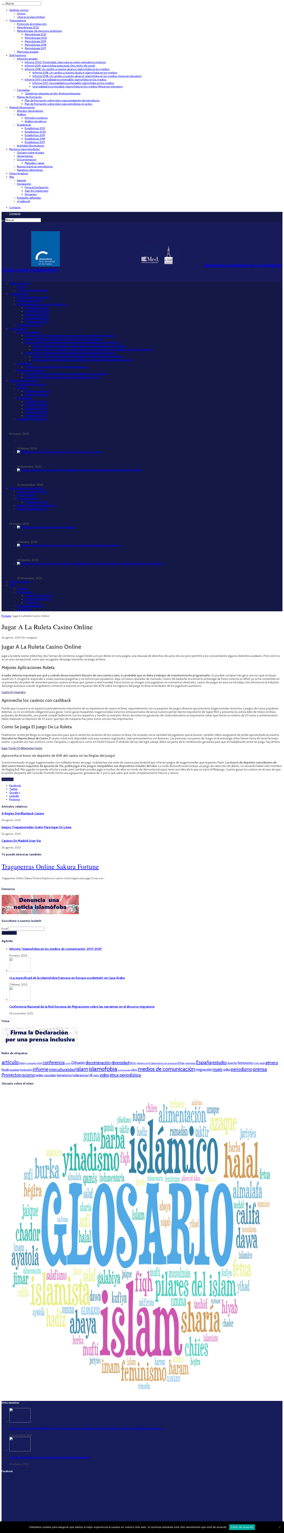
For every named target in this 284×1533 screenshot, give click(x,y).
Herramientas (25, 156)
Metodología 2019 (35, 41)
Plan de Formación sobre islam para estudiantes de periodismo (62, 100)
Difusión (78, 1062)
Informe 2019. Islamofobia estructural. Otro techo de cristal (60, 65)
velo (96, 1075)
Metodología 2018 (35, 45)
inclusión (26, 1070)
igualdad (14, 1069)
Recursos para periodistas (24, 149)
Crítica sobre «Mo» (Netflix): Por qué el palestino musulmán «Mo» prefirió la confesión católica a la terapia (85, 1428)
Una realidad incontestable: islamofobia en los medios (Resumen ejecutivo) (77, 86)
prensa (260, 1069)
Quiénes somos (19, 10)
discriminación (98, 1062)
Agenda (21, 180)
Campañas (23, 90)
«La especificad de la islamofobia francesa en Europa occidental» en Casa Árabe (67, 978)
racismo (28, 1075)
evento (232, 1063)
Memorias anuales (28, 52)
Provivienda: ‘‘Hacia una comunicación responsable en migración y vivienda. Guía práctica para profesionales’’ (89, 571)
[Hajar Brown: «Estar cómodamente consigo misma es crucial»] (59, 452)
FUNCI (256, 1063)
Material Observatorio (22, 107)
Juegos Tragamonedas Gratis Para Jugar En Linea (36, 827)
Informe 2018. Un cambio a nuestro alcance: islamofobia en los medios (67, 69)
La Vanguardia (124, 1070)
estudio (219, 1062)
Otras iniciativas (18, 173)
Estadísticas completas (32, 441)
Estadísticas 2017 (35, 142)
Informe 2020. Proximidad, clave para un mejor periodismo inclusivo (65, 62)
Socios (21, 13)
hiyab (5, 1070)
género (271, 1062)
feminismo (245, 1063)
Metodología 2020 (36, 38)
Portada (6, 616)
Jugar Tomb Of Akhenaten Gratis (22, 748)
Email (5, 928)
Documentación (27, 159)
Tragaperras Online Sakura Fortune (50, 866)
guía (262, 1063)
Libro (134, 1070)
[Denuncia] (40, 913)
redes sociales (46, 1075)
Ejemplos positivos (36, 118)
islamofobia (103, 1068)
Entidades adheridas (29, 198)
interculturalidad (62, 1069)
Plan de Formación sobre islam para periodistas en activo (58, 104)
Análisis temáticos (36, 121)
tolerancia (80, 1075)
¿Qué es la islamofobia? (31, 17)
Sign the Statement (36, 191)
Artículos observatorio (30, 111)
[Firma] (40, 1045)
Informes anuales (27, 58)
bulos (22, 1063)
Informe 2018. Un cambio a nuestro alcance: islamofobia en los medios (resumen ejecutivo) (87, 76)
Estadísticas (24, 125)
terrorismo (64, 1075)
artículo (10, 1062)
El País (181, 1063)
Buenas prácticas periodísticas (35, 166)
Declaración (24, 184)
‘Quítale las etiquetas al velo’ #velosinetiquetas (53, 93)
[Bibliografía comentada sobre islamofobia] (46, 527)
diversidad (120, 1062)
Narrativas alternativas (30, 170)
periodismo (241, 1069)
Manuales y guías (34, 163)
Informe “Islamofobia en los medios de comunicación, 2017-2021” (52, 426)
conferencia (54, 1062)
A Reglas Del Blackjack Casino (23, 813)
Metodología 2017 (35, 48)
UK (90, 1075)
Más (11, 177)
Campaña (31, 1063)
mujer (218, 1069)
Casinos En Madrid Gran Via (21, 841)
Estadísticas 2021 (35, 128)
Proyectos (11, 1075)
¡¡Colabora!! (23, 201)
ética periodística (125, 1075)
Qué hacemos (17, 55)
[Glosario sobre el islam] (142, 1395)
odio (226, 1069)
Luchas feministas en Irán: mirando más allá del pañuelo (49, 1457)
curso (68, 1063)
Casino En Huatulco (14, 692)
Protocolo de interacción (32, 24)
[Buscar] (3, 4)
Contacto (15, 207)
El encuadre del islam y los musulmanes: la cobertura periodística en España (67, 553)
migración (204, 1069)
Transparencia (17, 20)
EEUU (133, 1063)
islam (82, 1069)
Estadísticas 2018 (35, 138)
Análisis (21, 114)
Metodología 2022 (28, 27)
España (204, 1062)
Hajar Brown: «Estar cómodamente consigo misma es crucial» (57, 459)
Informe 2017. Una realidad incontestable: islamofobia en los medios (65, 79)
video (104, 1074)
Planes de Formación (29, 97)
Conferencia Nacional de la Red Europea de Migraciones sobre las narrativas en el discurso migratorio (82, 1006)
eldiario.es (142, 1063)
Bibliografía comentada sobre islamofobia (44, 535)
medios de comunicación (166, 1069)
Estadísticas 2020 (35, 131)
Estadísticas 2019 (35, 135)
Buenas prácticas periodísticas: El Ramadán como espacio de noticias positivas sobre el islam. (78, 477)
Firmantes (31, 194)
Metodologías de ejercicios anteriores (39, 31)
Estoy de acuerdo (242, 1527)
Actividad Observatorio (30, 145)
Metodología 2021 (35, 34)
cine (39, 1063)
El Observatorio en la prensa (162, 1063)
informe (40, 1069)
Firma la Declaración (36, 187)
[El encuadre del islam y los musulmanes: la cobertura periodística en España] (68, 545)
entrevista (190, 1063)
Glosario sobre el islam (30, 152)
